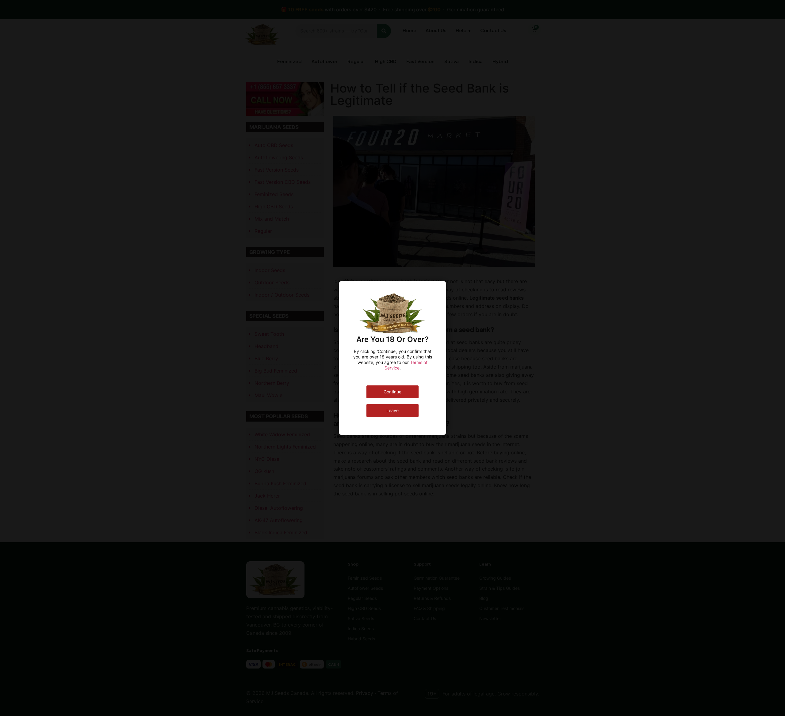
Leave (392, 410)
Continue (392, 391)
